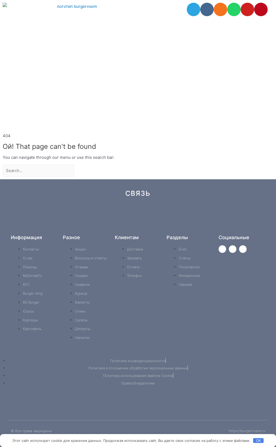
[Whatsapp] (234, 9)
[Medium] (147, 223)
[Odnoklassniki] (220, 9)
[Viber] (201, 223)
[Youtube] (247, 9)
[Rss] (219, 223)
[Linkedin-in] (165, 223)
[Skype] (183, 223)
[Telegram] (193, 9)
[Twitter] (222, 249)
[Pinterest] (261, 9)
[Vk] (207, 9)
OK (258, 440)
